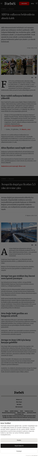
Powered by (31, 455)
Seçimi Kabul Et (19, 445)
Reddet (19, 440)
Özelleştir (19, 451)
